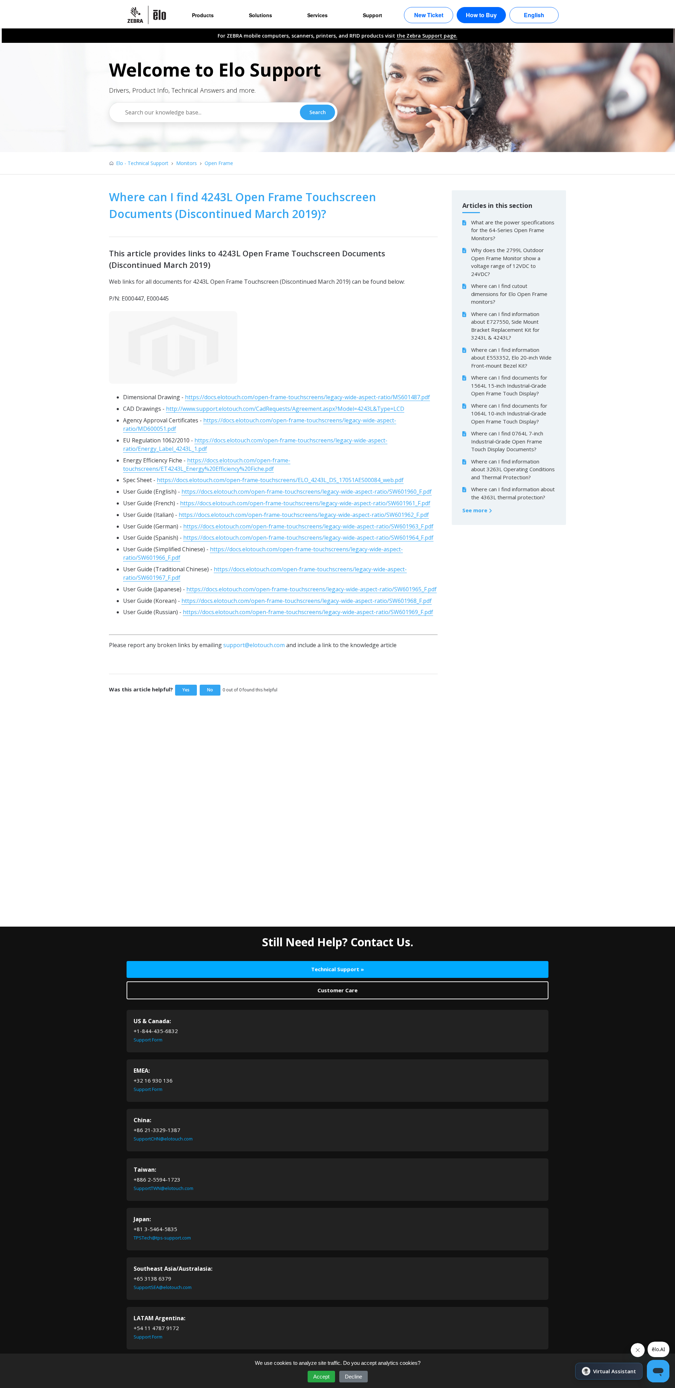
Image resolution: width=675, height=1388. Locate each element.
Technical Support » (337, 969)
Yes (185, 690)
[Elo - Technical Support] (150, 15)
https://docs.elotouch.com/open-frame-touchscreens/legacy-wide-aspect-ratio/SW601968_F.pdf (306, 601)
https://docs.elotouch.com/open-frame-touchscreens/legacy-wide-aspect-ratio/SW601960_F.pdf (306, 491)
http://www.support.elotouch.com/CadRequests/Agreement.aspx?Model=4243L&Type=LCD (285, 409)
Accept (321, 1377)
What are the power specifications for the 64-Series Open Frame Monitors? (512, 230)
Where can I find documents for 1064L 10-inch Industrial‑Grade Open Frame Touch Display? (509, 413)
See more (475, 510)
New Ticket (428, 15)
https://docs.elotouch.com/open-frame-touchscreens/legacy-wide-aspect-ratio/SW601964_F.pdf (308, 537)
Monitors (186, 163)
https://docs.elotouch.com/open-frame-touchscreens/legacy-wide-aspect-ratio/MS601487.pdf (307, 397)
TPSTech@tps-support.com (162, 1238)
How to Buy (481, 15)
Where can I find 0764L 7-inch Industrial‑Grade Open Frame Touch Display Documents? (507, 441)
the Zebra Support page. (427, 35)
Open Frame (219, 163)
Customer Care (337, 990)
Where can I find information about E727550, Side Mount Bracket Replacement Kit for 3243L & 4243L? (505, 325)
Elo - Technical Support (142, 163)
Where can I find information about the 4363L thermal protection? (513, 493)
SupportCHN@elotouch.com (163, 1139)
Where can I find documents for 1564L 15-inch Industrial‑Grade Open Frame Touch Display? (509, 385)
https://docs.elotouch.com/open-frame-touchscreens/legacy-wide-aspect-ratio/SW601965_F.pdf (311, 589)
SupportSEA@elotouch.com (163, 1287)
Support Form (148, 1040)
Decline (353, 1377)
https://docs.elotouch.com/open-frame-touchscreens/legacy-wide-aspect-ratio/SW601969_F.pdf (308, 612)
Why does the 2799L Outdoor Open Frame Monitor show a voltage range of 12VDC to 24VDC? (507, 261)
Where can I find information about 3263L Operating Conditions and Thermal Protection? (513, 469)
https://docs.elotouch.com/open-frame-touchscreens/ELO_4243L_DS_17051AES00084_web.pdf (280, 480)
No (210, 690)
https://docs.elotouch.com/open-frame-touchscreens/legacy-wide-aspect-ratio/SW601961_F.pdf (305, 503)
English (534, 15)
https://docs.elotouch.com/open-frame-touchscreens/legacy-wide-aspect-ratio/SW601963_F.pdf (308, 526)
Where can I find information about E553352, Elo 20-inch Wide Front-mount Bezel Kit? (511, 357)
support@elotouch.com (254, 645)
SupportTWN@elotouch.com (163, 1188)
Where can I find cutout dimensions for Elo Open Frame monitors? (509, 293)
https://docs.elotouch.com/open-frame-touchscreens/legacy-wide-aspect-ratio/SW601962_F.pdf (304, 515)
